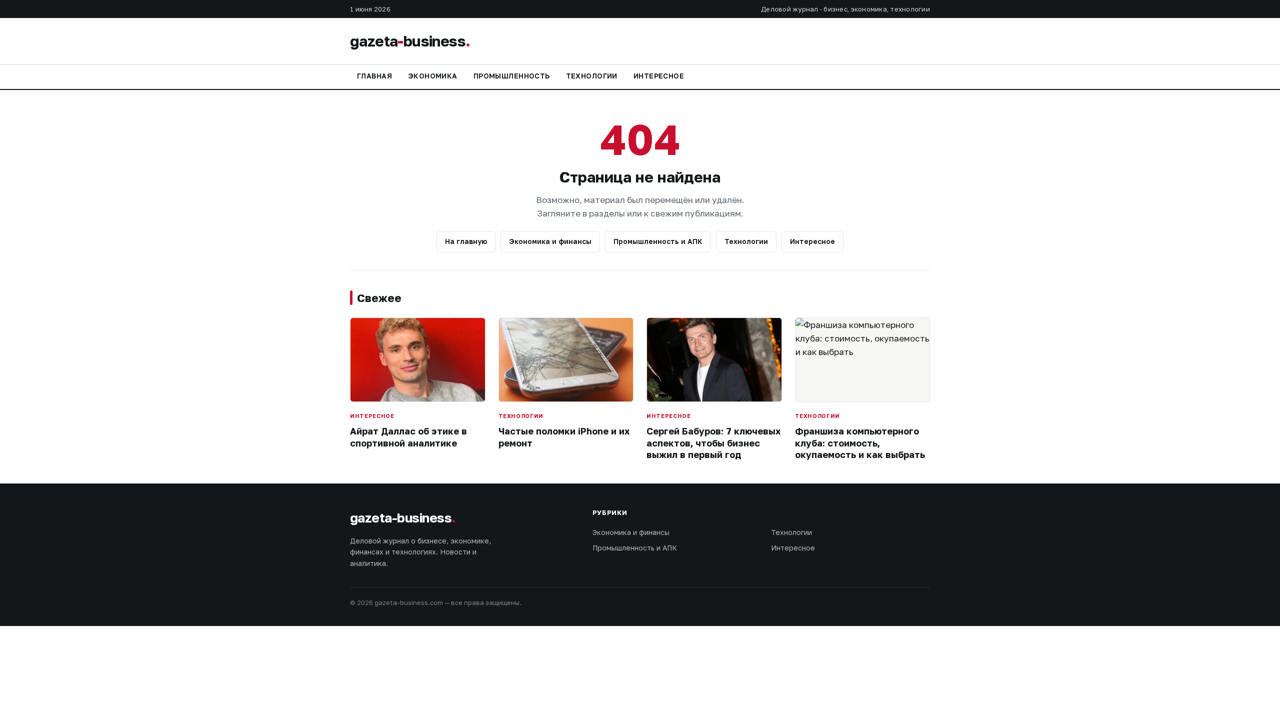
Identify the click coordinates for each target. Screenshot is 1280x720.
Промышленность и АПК (658, 241)
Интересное (659, 76)
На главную (466, 241)
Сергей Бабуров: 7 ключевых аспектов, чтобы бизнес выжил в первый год (713, 443)
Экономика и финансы (550, 241)
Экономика (433, 76)
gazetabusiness (410, 41)
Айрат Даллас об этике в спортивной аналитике (408, 437)
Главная (374, 76)
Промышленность (512, 76)
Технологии (592, 76)
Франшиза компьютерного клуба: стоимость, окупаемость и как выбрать (860, 443)
